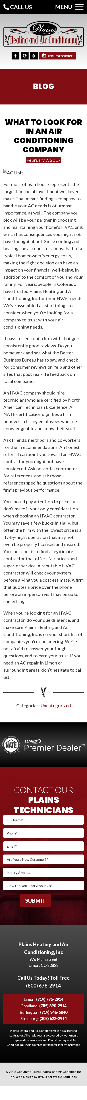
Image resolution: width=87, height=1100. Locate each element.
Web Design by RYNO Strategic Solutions (46, 1077)
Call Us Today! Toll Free (43, 982)
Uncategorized (56, 705)
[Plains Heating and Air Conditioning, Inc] (43, 33)
